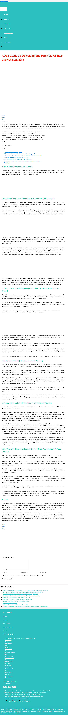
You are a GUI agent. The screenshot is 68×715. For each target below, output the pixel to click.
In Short (7, 163)
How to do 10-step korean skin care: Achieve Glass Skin (16, 597)
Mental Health (8, 667)
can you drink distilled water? (10, 603)
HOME (6, 15)
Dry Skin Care (8, 649)
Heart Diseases (8, 661)
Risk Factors (8, 678)
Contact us (5, 620)
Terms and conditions (8, 627)
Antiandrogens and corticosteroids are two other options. (18, 159)
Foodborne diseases (10, 652)
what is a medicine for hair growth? (13, 152)
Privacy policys (6, 623)
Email (22, 572)
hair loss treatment (9, 658)
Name (3, 572)
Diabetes (7, 42)
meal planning (8, 665)
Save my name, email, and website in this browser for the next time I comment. (23, 575)
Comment (4, 569)
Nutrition (7, 670)
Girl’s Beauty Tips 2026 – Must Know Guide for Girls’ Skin (17, 599)
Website (41, 572)
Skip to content (4, 1)
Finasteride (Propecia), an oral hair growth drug (16, 157)
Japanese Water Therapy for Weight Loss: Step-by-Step (16, 601)
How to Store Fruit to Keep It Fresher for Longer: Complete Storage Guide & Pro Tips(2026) (25, 590)
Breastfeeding (8, 643)
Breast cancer (8, 642)
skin (6, 679)
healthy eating (8, 660)
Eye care (7, 24)
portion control (8, 672)
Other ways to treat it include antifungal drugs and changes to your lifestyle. (23, 161)
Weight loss (8, 33)
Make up (7, 663)
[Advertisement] (33, 104)
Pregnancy (7, 674)
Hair (5, 37)
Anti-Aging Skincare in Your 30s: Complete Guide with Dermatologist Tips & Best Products (25, 606)
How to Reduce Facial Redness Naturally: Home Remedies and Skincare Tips (21, 596)
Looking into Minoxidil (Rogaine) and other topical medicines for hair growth (23, 155)
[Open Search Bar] (1, 4)
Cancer (6, 19)
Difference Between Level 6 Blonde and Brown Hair (15, 605)
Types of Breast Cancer (11, 681)
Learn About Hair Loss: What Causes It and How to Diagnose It (20, 154)
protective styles (9, 676)
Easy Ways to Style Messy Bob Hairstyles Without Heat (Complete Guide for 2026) (23, 592)
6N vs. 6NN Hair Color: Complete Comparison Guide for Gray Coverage (20, 594)
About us (5, 616)
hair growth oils (9, 656)
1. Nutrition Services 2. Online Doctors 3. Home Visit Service (20, 638)
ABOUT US (7, 28)
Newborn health (9, 669)
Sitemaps (5, 630)
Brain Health (8, 640)
